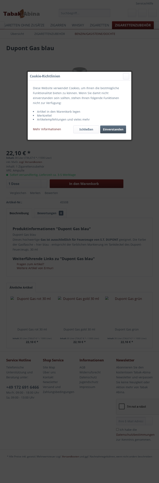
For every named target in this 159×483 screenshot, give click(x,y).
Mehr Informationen (47, 129)
